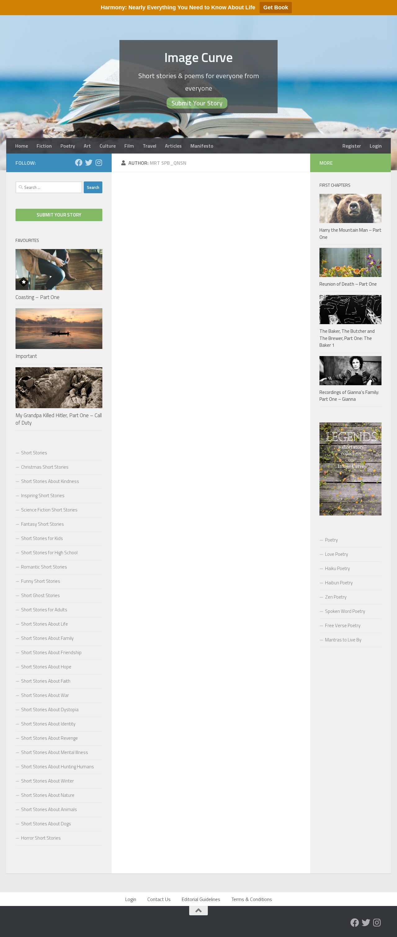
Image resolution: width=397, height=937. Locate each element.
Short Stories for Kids (42, 538)
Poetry (67, 145)
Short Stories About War (45, 695)
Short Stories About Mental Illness (54, 752)
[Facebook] (79, 162)
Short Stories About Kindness (50, 481)
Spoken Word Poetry (345, 611)
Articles (173, 145)
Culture (108, 145)
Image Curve (198, 57)
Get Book (275, 7)
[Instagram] (98, 162)
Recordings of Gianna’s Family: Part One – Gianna (349, 396)
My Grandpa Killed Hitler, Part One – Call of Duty (59, 419)
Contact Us (159, 899)
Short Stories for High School (49, 552)
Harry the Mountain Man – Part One (350, 233)
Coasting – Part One (38, 297)
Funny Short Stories (40, 581)
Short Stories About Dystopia (49, 709)
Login (376, 145)
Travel (149, 145)
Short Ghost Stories (40, 595)
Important (26, 356)
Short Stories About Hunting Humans (57, 766)
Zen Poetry (335, 596)
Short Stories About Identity (48, 723)
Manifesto (201, 145)
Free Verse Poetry (342, 625)
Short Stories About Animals (49, 809)
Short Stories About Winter (47, 780)
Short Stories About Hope (46, 666)
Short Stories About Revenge (49, 738)
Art (87, 145)
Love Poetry (336, 554)
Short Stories (34, 452)
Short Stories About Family (47, 638)
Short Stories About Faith (45, 681)
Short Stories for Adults (44, 609)
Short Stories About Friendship (51, 652)
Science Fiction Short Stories (49, 509)
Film (129, 145)
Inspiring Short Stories (43, 495)
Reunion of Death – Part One (348, 284)
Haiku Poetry (337, 568)
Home (21, 145)
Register (351, 145)
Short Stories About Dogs (46, 823)
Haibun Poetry (339, 582)
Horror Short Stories (41, 837)
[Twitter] (88, 162)
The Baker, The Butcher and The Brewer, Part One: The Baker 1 (347, 338)
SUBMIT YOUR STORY (59, 214)
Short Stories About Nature (47, 795)
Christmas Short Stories (45, 467)
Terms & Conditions (251, 899)
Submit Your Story (197, 103)
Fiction (44, 145)
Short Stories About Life (44, 623)
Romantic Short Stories (44, 566)
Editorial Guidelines (201, 899)
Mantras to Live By (343, 639)
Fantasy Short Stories (42, 524)
